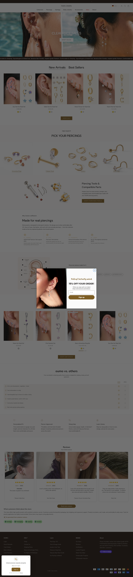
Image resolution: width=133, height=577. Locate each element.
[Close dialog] (94, 270)
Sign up (82, 297)
